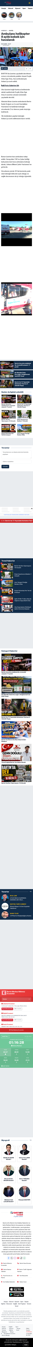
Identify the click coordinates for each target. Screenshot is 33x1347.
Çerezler (20, 1345)
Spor (24, 8)
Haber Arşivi (23, 1282)
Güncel (10, 8)
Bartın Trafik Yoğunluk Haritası (24, 1270)
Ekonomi (9, 1304)
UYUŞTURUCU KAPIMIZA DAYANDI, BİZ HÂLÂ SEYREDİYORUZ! (18, 899)
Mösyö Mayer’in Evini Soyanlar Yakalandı (20, 907)
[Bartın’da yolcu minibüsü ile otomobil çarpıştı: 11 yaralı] (8, 399)
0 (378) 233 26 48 (8, 1008)
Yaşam (30, 8)
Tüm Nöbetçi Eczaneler (17, 1030)
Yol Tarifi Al (18, 1008)
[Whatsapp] (24, 1258)
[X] (11, 1258)
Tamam (25, 1344)
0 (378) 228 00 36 (8, 1019)
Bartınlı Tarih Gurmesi (18, 904)
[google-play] (16, 1295)
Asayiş (3, 8)
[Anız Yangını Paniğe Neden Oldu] (24, 428)
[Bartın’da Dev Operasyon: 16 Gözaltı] (8, 414)
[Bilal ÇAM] (5, 898)
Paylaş (5, 68)
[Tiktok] (21, 1258)
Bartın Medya (6, 1335)
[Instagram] (14, 1258)
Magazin (4, 1332)
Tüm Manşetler (23, 1275)
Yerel (16, 1306)
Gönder (5, 466)
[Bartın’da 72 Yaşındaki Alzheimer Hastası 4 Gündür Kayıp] (24, 399)
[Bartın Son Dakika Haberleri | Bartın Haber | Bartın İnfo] (7, 3)
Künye (12, 1332)
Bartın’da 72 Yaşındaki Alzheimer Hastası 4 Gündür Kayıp (24, 406)
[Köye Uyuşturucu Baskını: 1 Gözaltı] (24, 414)
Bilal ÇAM (13, 895)
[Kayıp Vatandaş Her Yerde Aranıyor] (8, 428)
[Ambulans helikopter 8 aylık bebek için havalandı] (16, 56)
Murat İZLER (14, 913)
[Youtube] (18, 1258)
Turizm (29, 1304)
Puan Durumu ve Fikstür (6, 1276)
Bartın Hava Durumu (25, 1263)
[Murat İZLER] (5, 914)
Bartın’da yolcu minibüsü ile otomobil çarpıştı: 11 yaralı (8, 406)
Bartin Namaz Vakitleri (6, 1270)
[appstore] (16, 1289)
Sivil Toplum (22, 1304)
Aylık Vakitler (6, 1066)
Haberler (4, 30)
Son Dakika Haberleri (9, 1282)
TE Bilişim (29, 1331)
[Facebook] (8, 1258)
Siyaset (17, 8)
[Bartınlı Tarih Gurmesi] (5, 906)
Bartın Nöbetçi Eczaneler (6, 1264)
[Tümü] (31, 891)
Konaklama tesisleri (9, 1333)
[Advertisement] (16, 138)
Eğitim (3, 1304)
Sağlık (15, 1304)
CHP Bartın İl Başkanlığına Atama (20, 916)
